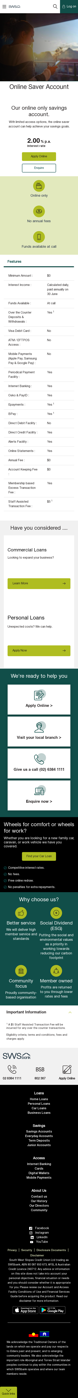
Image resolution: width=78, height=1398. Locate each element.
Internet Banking (39, 1164)
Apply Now (19, 650)
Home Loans (39, 1099)
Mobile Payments (39, 1178)
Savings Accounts (39, 1131)
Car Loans (39, 1108)
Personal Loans (39, 1104)
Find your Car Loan (39, 856)
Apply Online (39, 156)
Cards (39, 1168)
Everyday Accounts (39, 1136)
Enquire (39, 168)
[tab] (39, 1012)
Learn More (20, 583)
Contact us (39, 1196)
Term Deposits (39, 1141)
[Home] (16, 1056)
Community (39, 1210)
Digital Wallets (39, 1173)
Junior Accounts (39, 1145)
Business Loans (39, 1113)
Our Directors (39, 1206)
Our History (39, 1201)
